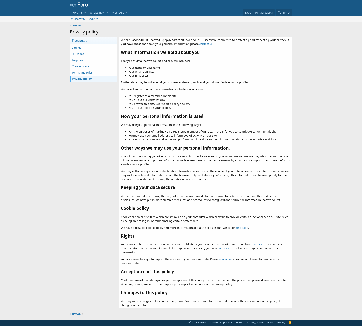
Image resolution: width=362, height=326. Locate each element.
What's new (97, 12)
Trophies (77, 60)
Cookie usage (80, 66)
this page (242, 227)
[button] (85, 12)
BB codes (78, 54)
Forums (78, 12)
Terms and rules (82, 72)
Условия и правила (220, 322)
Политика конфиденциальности (253, 322)
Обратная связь (197, 322)
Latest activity (77, 19)
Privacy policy (82, 79)
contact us (205, 44)
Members (118, 12)
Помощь (280, 322)
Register (93, 19)
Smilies (76, 47)
